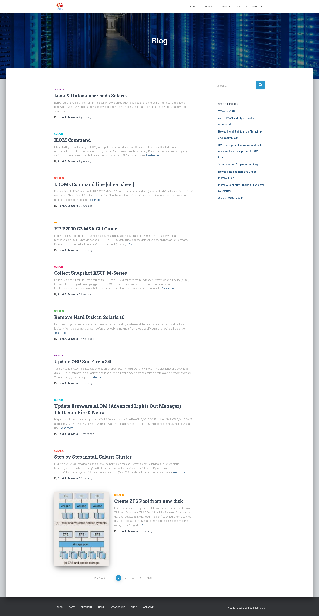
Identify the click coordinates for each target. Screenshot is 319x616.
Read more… (153, 155)
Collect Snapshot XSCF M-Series (90, 273)
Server (240, 6)
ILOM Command (72, 140)
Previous (99, 578)
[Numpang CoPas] (60, 6)
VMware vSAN (226, 111)
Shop (134, 607)
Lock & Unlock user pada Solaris (90, 96)
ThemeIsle (259, 607)
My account (118, 607)
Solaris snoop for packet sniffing (238, 164)
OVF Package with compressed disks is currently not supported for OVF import (240, 151)
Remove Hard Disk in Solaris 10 (89, 317)
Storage (223, 6)
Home (193, 6)
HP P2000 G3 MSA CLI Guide (85, 229)
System (206, 6)
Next (149, 578)
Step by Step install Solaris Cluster (93, 457)
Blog (60, 607)
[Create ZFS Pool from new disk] (81, 529)
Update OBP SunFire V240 (83, 362)
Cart (72, 607)
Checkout (86, 607)
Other (256, 6)
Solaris (59, 89)
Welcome (148, 607)
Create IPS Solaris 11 (231, 198)
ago (86, 117)
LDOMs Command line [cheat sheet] (94, 184)
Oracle (58, 355)
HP (55, 222)
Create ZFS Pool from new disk (148, 501)
